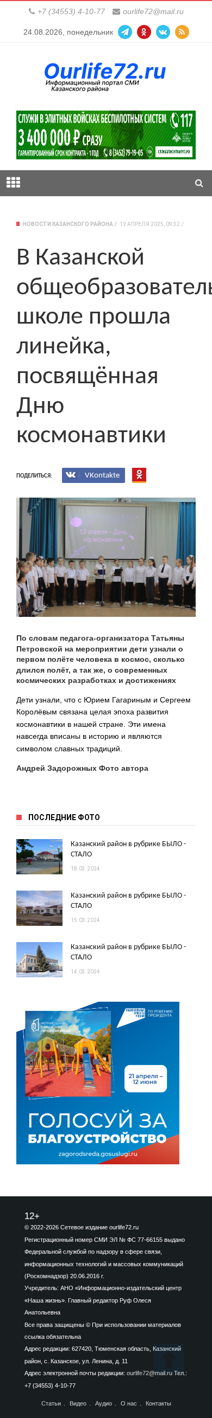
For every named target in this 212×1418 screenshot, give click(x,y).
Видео (78, 1404)
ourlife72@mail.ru (153, 11)
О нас (129, 1404)
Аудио (103, 1404)
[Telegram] (125, 32)
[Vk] (163, 32)
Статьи (51, 1404)
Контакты (158, 1404)
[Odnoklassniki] (144, 32)
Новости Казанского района (68, 224)
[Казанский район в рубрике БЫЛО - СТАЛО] (39, 856)
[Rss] (182, 32)
